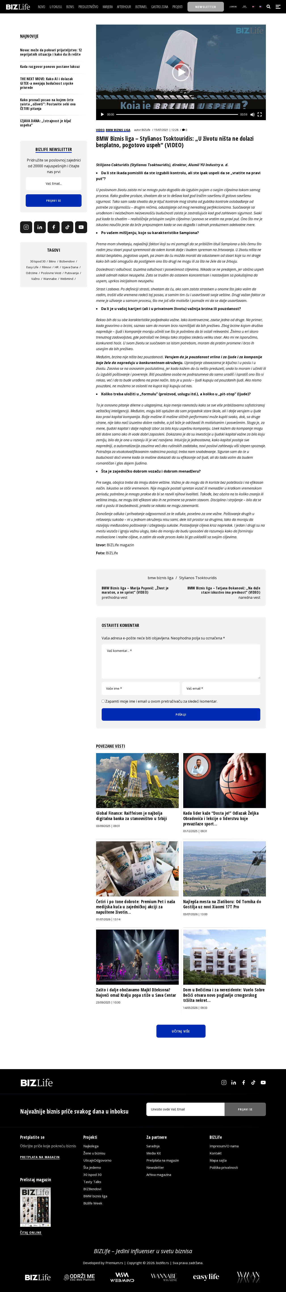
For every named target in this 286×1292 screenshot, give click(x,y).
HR (57, 267)
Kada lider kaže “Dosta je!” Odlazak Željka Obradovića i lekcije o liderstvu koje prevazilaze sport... (221, 818)
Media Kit (153, 1153)
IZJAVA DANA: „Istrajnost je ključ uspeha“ (45, 122)
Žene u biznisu (94, 1153)
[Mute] (252, 114)
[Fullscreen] (259, 114)
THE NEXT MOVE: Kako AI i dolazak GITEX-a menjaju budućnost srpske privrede (46, 83)
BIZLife (146, 130)
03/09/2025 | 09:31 (108, 826)
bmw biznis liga (160, 577)
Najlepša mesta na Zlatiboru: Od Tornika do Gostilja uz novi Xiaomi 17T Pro (222, 904)
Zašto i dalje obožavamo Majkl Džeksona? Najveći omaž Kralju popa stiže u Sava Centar (136, 992)
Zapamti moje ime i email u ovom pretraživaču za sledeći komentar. (161, 701)
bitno (52, 261)
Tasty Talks (92, 1181)
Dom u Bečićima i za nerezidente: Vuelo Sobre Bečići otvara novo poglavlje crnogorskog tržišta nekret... (224, 995)
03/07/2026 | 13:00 (195, 914)
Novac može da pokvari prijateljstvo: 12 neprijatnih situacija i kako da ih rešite (51, 52)
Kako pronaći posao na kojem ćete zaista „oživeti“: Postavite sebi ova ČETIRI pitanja (48, 104)
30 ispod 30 (37, 261)
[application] (181, 72)
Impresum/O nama (224, 1146)
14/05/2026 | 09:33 (195, 1008)
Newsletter (155, 1167)
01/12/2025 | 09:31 (195, 831)
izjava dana (70, 267)
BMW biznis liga (95, 1196)
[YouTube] (81, 227)
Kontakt (216, 1153)
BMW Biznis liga (118, 130)
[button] (181, 72)
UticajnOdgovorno (97, 1160)
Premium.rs (114, 1263)
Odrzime (32, 273)
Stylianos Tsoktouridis (198, 577)
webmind (66, 278)
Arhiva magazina (158, 1174)
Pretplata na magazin (162, 1160)
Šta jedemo (92, 1167)
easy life (32, 267)
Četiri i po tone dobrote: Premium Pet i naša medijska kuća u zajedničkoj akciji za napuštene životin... (135, 907)
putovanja (72, 273)
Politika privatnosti (224, 1167)
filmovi (46, 267)
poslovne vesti (51, 273)
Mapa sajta (218, 1160)
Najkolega (91, 1146)
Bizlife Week (92, 1203)
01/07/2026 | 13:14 (108, 919)
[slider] (177, 114)
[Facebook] (54, 227)
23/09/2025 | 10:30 (108, 1002)
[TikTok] (67, 227)
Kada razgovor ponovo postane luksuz (50, 66)
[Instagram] (26, 227)
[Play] (102, 114)
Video (100, 130)
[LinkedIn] (40, 227)
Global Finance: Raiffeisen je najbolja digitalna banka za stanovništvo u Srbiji (131, 815)
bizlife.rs (162, 1263)
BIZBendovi (92, 1189)
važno (35, 278)
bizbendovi (67, 261)
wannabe (50, 278)
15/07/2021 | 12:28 (166, 130)
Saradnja (153, 1146)
